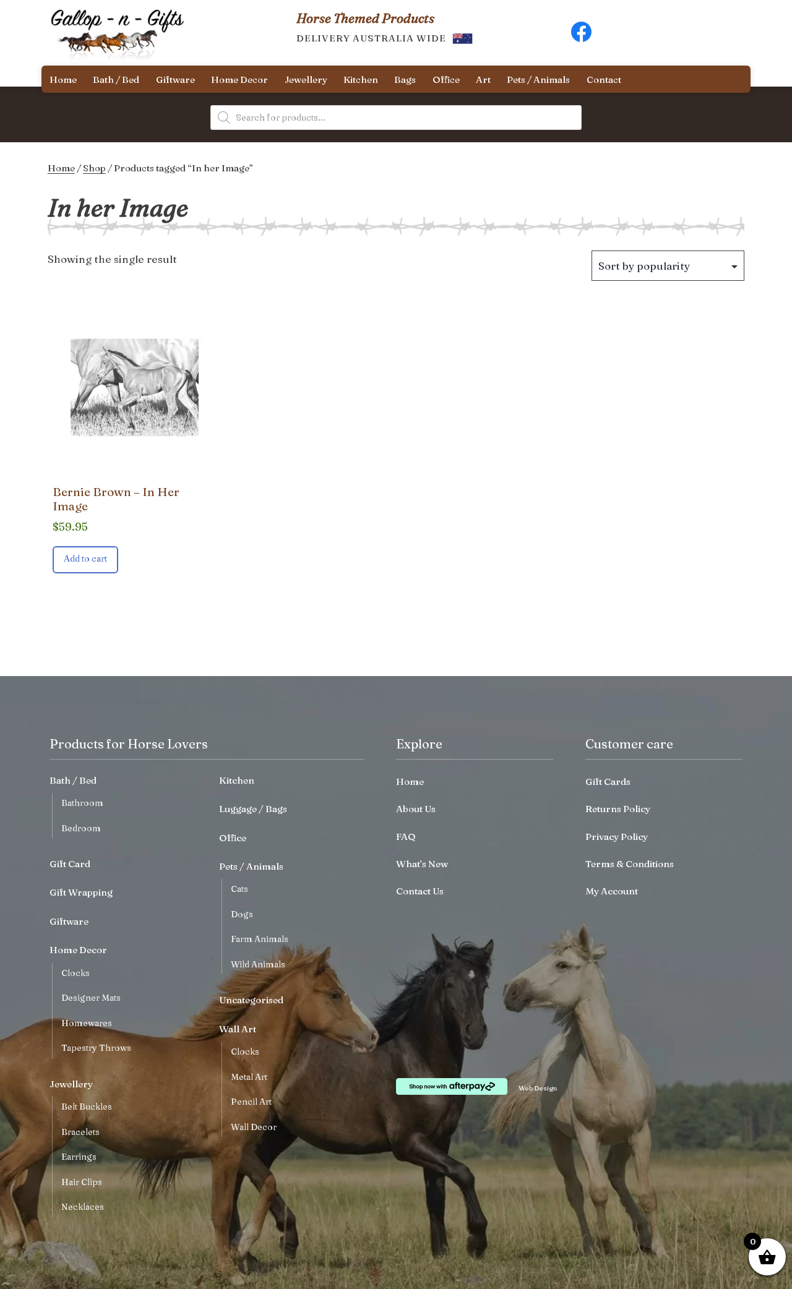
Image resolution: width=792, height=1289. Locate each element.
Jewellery (306, 79)
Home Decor (239, 79)
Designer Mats (91, 997)
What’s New (422, 864)
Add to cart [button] (85, 558)
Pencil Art (251, 1101)
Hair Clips (81, 1182)
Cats (239, 888)
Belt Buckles (86, 1106)
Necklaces (82, 1206)
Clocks (75, 973)
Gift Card (70, 864)
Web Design (538, 1088)
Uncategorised (251, 1000)
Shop (94, 168)
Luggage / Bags (253, 809)
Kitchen (360, 79)
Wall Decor (254, 1127)
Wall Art (237, 1029)
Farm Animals (259, 938)
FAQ (406, 836)
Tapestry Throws (96, 1047)
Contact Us (420, 891)
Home (63, 79)
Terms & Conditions (629, 864)
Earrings (79, 1156)
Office (446, 79)
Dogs (242, 914)
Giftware (175, 79)
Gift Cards (608, 781)
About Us (416, 809)
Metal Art (249, 1076)
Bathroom (82, 802)
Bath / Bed (116, 79)
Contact (604, 79)
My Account (611, 891)
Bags (405, 79)
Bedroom (81, 828)
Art (483, 79)
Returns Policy (617, 809)
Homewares (86, 1023)
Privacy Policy (616, 836)
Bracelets (80, 1131)
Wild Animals (258, 964)
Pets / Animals (538, 79)
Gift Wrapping (81, 892)
